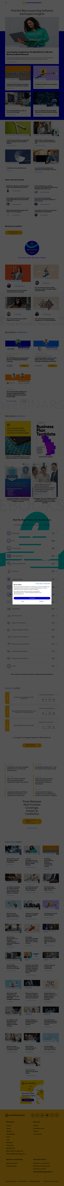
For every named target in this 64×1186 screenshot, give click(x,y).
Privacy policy (39, 583)
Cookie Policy (47, 583)
